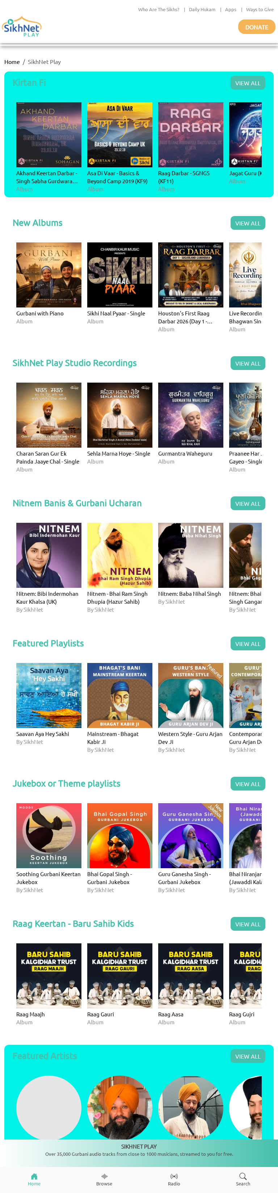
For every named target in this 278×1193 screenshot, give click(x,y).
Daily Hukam (202, 9)
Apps (230, 9)
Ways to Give (260, 9)
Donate (256, 26)
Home (12, 61)
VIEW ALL (248, 82)
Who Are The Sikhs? (158, 9)
